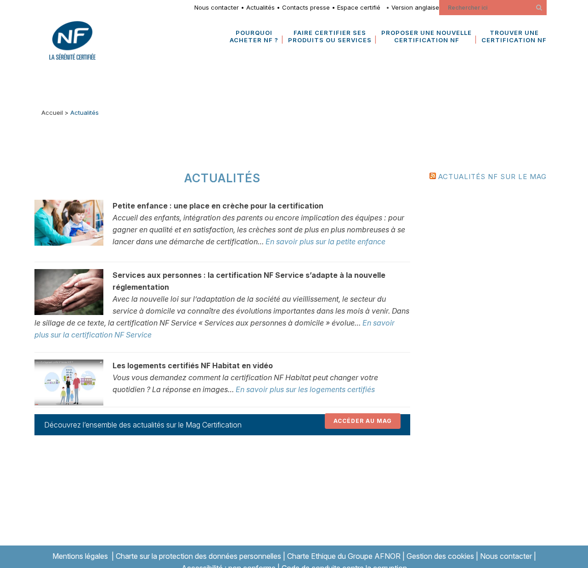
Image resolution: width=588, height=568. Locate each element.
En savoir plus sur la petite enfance (325, 241)
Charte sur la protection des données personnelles (198, 556)
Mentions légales (80, 556)
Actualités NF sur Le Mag (492, 176)
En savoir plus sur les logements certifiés (305, 389)
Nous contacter (216, 7)
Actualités (260, 7)
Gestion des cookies (440, 556)
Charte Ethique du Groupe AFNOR (344, 556)
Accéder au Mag (363, 420)
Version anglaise (415, 7)
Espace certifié (360, 7)
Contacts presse (306, 7)
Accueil (52, 112)
